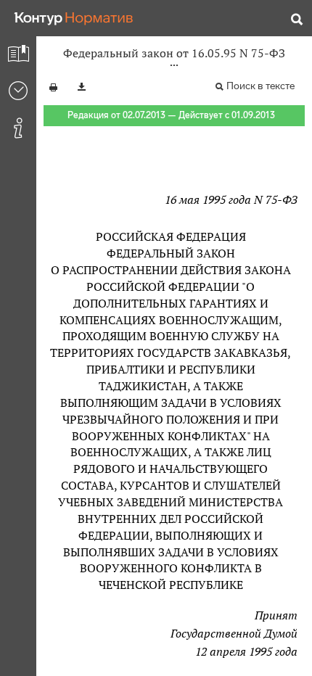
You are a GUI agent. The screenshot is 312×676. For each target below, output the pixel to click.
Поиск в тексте (260, 86)
